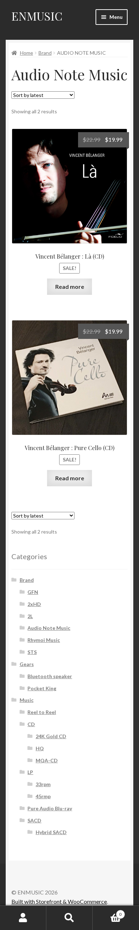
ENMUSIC (36, 15)
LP (30, 772)
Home (26, 53)
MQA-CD (47, 760)
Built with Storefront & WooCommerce (59, 901)
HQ (40, 748)
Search (69, 918)
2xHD (34, 604)
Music (27, 700)
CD (31, 724)
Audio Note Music (48, 628)
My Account (23, 918)
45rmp (43, 796)
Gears (27, 664)
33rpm (43, 784)
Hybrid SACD (51, 832)
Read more (69, 286)
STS (32, 652)
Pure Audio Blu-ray (49, 808)
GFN (32, 592)
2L (30, 616)
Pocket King (41, 688)
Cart (107, 912)
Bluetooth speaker (49, 676)
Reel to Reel (41, 712)
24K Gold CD (51, 736)
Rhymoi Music (43, 640)
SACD (34, 820)
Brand (45, 53)
